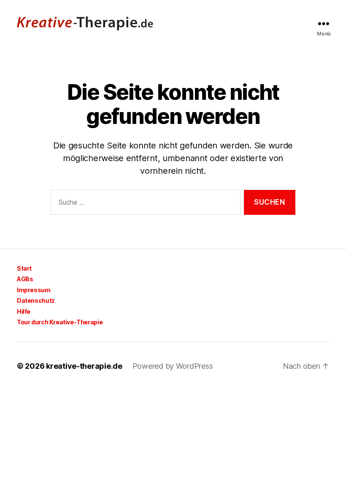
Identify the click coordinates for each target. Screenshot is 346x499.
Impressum (34, 289)
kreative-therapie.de (84, 366)
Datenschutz (36, 300)
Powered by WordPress (172, 366)
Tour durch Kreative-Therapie (60, 322)
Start (24, 268)
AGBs (25, 278)
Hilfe (23, 311)
